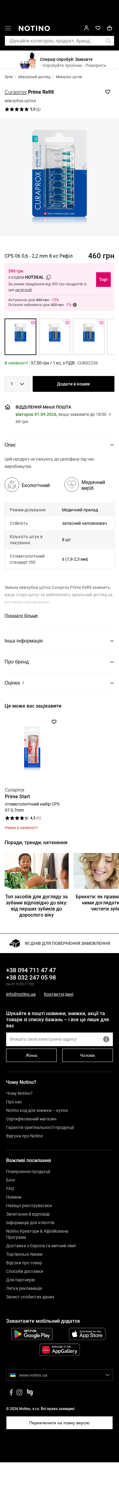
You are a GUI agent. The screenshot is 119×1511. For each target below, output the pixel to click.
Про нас (14, 1101)
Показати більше (21, 615)
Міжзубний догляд (34, 77)
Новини (13, 1197)
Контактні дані (58, 994)
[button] (8, 29)
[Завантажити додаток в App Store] (87, 1334)
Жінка (31, 1055)
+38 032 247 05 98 (31, 977)
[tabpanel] (59, 543)
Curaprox (16, 92)
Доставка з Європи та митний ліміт (41, 1245)
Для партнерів (20, 1279)
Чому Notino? (19, 1093)
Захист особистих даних (30, 1296)
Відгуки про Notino (24, 1135)
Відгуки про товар (24, 1262)
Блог (11, 1180)
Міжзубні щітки (69, 77)
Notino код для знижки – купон (37, 1110)
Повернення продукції (28, 1171)
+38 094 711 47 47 (31, 970)
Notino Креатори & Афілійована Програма (37, 1234)
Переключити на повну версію (59, 1422)
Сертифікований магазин (31, 1118)
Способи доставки (24, 1271)
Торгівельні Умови (24, 1254)
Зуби (9, 77)
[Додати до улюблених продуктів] (107, 92)
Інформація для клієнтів (30, 1222)
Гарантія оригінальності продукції (40, 1127)
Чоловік (87, 1055)
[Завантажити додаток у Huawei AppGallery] (59, 1350)
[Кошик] (109, 28)
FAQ (10, 1188)
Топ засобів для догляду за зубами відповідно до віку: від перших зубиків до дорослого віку (36, 906)
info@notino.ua (21, 994)
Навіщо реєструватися (29, 1205)
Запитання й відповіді (27, 1214)
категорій (23, 290)
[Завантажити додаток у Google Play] (32, 1334)
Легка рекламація (24, 1288)
